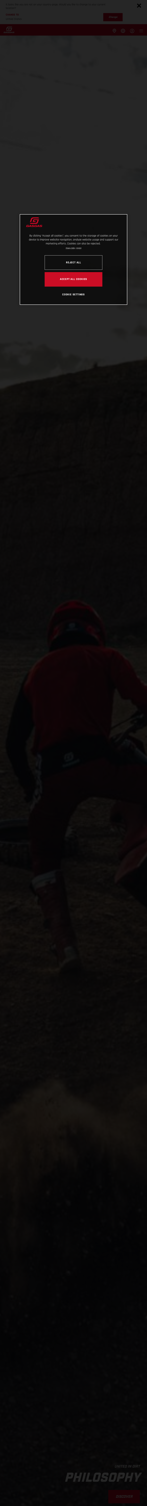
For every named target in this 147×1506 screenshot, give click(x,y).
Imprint (78, 248)
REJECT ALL (73, 262)
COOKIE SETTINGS (73, 294)
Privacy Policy (70, 248)
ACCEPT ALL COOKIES (73, 279)
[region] (73, 259)
